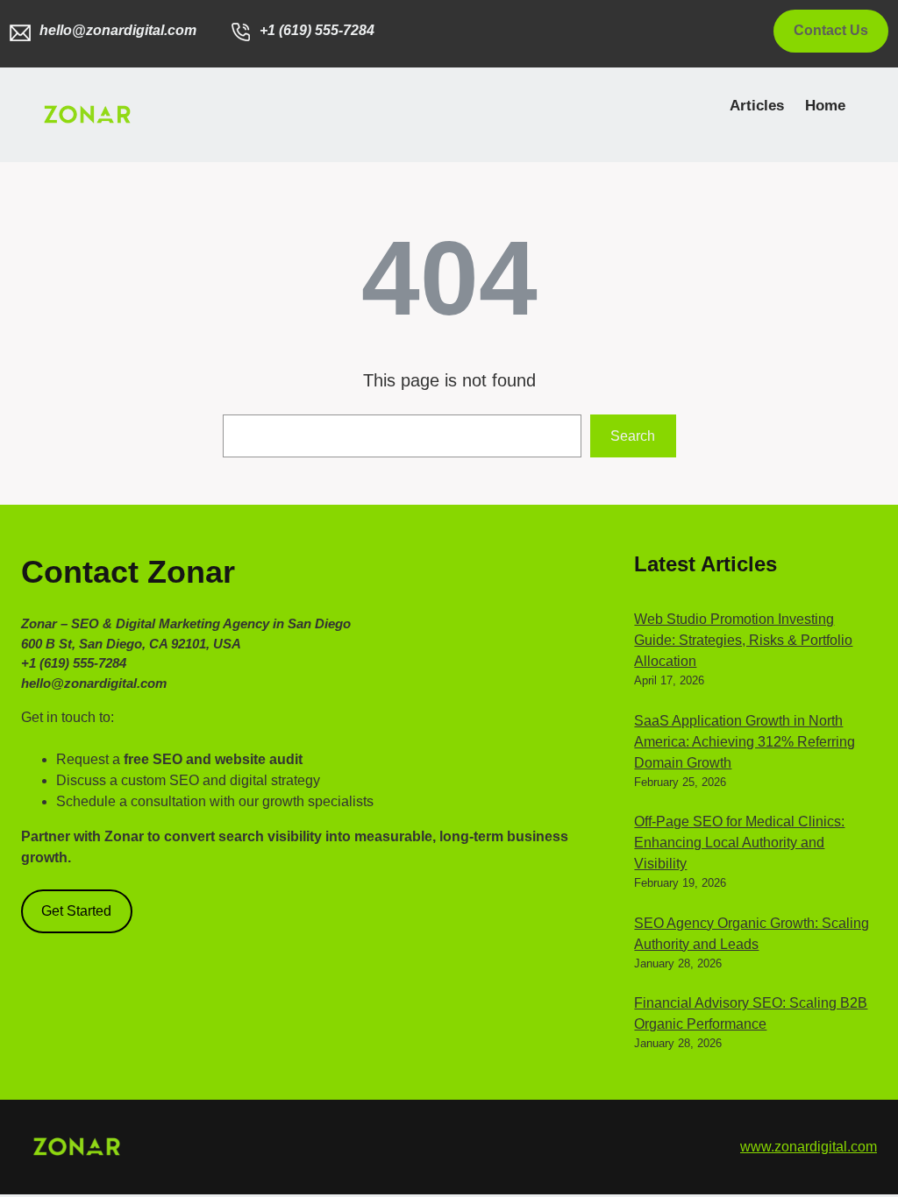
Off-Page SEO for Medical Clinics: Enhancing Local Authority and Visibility (739, 842)
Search (632, 436)
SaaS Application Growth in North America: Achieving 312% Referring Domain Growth (744, 741)
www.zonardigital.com (808, 1146)
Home (825, 105)
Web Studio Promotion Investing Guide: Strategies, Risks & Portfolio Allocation (743, 640)
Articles (757, 105)
